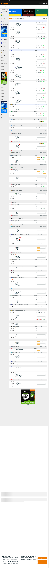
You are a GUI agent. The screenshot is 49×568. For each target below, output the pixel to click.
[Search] (40, 3)
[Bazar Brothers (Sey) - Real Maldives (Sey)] (28, 373)
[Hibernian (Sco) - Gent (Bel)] (28, 97)
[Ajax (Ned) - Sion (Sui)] (28, 82)
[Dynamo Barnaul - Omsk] (28, 279)
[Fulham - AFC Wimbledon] (28, 208)
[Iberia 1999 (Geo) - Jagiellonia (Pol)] (28, 25)
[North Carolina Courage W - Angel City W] (28, 350)
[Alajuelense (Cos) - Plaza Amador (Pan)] (28, 241)
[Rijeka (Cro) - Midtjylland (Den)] (28, 95)
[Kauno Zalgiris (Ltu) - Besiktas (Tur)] (28, 27)
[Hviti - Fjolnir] (28, 222)
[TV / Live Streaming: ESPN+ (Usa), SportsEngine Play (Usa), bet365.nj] (36, 31)
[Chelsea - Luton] (28, 206)
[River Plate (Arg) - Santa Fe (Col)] (28, 306)
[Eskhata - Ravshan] (28, 324)
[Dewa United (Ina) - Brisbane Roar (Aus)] (28, 370)
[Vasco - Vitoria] (28, 160)
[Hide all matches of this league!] (46, 21)
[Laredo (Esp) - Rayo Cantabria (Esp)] (28, 375)
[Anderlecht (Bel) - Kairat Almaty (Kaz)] (28, 45)
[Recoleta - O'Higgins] (28, 173)
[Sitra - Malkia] (28, 139)
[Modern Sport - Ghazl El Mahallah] (28, 194)
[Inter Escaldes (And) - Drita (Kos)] (28, 72)
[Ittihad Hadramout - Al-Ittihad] (28, 384)
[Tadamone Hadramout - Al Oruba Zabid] (28, 386)
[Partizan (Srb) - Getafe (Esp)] (28, 102)
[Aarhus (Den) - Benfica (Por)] (28, 39)
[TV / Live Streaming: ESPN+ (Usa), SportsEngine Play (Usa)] (36, 45)
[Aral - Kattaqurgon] (28, 355)
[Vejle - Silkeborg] (28, 186)
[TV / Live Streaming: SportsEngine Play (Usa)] (36, 47)
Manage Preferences (42, 563)
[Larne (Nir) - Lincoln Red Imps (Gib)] (28, 100)
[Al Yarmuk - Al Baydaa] (28, 382)
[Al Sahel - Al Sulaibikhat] (28, 230)
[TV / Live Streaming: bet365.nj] (36, 72)
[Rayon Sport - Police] (28, 293)
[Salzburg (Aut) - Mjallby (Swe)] (28, 36)
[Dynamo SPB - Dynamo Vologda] (28, 286)
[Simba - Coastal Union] (28, 330)
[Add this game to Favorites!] (10, 23)
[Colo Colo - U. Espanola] (28, 171)
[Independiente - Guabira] (28, 148)
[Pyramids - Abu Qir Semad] (28, 198)
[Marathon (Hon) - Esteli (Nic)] (28, 239)
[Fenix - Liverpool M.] (28, 335)
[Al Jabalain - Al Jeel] (28, 297)
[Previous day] (40, 18)
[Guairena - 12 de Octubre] (28, 261)
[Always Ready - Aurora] (28, 146)
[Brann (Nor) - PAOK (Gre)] (28, 66)
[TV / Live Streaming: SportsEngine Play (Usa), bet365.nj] (36, 22)
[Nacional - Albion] (28, 337)
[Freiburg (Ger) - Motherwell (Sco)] (28, 61)
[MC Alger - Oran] (28, 115)
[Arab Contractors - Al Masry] (28, 196)
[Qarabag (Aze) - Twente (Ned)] (28, 59)
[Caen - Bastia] (28, 213)
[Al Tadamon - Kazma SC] (28, 232)
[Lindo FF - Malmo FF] (28, 319)
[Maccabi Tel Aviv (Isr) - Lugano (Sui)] (28, 57)
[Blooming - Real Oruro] (28, 144)
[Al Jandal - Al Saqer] (28, 302)
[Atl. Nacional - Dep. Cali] (28, 178)
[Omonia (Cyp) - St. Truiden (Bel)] (28, 32)
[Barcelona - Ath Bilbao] (28, 109)
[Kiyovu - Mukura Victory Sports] (28, 291)
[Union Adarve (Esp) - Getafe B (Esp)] (28, 368)
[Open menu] (47, 3)
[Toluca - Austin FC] (28, 248)
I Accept (42, 558)
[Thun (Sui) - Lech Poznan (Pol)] (28, 43)
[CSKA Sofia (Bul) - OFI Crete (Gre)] (28, 41)
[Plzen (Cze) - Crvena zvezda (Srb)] (28, 34)
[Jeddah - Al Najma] (28, 300)
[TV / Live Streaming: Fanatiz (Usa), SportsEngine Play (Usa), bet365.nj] (36, 180)
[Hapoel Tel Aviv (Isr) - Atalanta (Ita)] (28, 84)
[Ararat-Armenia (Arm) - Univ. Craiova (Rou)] (28, 23)
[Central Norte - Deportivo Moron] (28, 121)
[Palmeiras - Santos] (28, 157)
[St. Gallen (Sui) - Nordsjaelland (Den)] (28, 86)
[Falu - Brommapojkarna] (28, 312)
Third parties (7, 564)
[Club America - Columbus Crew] (28, 250)
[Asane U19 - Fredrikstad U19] (28, 255)
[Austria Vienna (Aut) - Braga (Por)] (28, 88)
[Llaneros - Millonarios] (28, 180)
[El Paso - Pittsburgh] (28, 342)
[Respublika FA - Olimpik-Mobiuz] (28, 357)
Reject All (42, 560)
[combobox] (43, 18)
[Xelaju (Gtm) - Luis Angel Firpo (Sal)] (28, 243)
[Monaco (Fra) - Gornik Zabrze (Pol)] (28, 63)
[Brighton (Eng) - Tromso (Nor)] (28, 93)
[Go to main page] (7, 3)
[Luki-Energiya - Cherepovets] (28, 282)
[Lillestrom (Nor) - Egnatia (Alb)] (28, 29)
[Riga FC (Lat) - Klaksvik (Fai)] (28, 79)
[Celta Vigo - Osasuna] (28, 106)
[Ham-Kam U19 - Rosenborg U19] (28, 257)
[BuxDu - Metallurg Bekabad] (28, 359)
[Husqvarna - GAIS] (28, 317)
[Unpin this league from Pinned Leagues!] (24, 21)
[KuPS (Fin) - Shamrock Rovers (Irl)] (28, 52)
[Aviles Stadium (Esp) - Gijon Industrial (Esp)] (28, 377)
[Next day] (46, 18)
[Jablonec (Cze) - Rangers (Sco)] (28, 54)
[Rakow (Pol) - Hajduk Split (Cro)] (28, 77)
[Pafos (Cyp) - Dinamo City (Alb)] (28, 75)
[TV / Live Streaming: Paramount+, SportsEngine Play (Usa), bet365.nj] (36, 206)
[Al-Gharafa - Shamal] (28, 273)
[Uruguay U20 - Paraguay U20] (28, 364)
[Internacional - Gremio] (28, 162)
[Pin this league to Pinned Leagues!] (18, 111)
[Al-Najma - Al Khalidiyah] (28, 137)
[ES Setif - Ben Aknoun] (28, 113)
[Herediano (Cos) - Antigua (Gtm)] (28, 237)
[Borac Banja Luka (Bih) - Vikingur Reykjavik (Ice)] (28, 91)
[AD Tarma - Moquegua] (28, 268)
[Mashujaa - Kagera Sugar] (28, 328)
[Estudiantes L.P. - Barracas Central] (28, 128)
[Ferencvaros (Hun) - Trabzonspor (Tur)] (28, 48)
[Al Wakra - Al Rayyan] (28, 275)
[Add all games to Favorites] (10, 21)
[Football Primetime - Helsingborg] (28, 315)
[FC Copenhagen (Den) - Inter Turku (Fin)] (28, 68)
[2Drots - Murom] (28, 284)
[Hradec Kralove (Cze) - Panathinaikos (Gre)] (28, 70)
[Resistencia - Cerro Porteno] (28, 264)
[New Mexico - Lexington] (28, 344)
